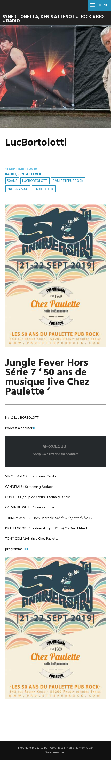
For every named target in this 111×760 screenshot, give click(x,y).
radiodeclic (44, 189)
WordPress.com (55, 752)
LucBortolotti (35, 181)
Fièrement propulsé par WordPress (40, 748)
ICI (25, 549)
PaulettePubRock (68, 181)
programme (18, 189)
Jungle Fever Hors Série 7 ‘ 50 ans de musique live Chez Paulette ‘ (47, 377)
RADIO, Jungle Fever (23, 174)
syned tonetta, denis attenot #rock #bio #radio (53, 19)
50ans (12, 181)
